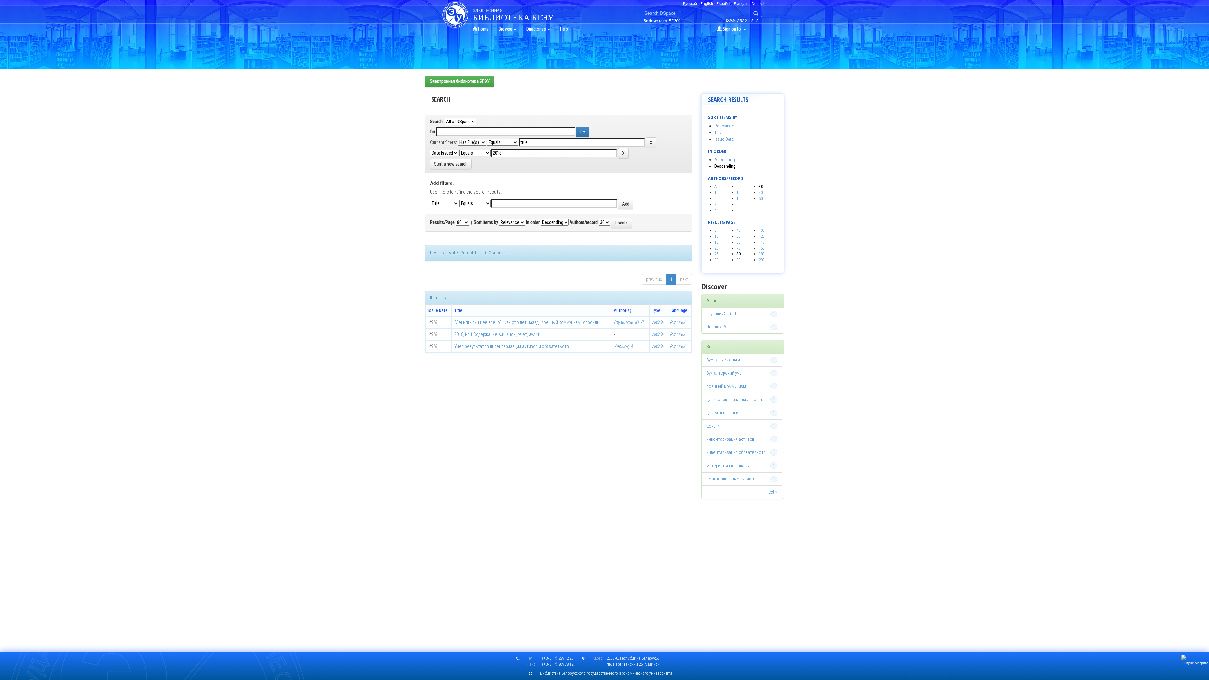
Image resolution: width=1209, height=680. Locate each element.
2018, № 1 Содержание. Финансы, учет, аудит (497, 334)
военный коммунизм (726, 386)
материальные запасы (728, 465)
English (706, 4)
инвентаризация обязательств (736, 452)
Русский (677, 322)
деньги (713, 426)
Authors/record (584, 222)
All (716, 186)
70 (738, 248)
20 (738, 204)
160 (761, 248)
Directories (536, 28)
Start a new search (451, 164)
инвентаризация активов (730, 439)
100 (761, 230)
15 (738, 198)
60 (738, 242)
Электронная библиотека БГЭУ (460, 81)
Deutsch (759, 4)
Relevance (724, 126)
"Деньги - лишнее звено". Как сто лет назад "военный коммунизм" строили (526, 322)
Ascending (724, 159)
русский (690, 4)
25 (738, 210)
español (723, 4)
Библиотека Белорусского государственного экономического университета (606, 673)
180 (761, 254)
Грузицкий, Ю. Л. (629, 322)
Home (483, 28)
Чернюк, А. (624, 346)
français (741, 4)
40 (761, 192)
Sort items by (486, 222)
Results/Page (442, 222)
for (432, 131)
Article (657, 322)
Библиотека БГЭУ (661, 20)
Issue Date (724, 139)
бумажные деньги (723, 360)
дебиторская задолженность (735, 399)
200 (761, 260)
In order (533, 222)
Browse (506, 28)
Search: (437, 121)
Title (718, 132)
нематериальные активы (730, 479)
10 (738, 192)
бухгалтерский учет (725, 373)
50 (761, 198)
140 (761, 242)
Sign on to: (732, 28)
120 (761, 236)
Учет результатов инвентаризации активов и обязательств (511, 346)
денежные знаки (722, 413)
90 (738, 260)
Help (564, 28)
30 (716, 260)
